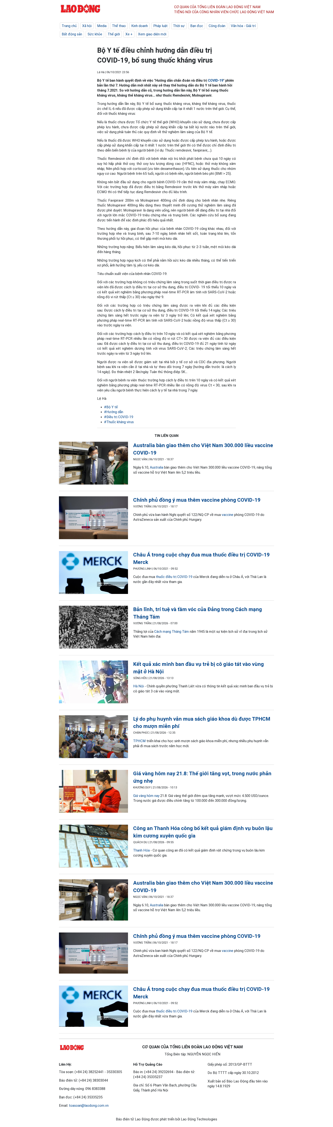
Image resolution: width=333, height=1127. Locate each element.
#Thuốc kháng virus (119, 422)
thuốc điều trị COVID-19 (174, 577)
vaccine (227, 515)
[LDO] (93, 464)
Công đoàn (217, 26)
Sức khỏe (95, 34)
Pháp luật (160, 26)
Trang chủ (69, 26)
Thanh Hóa (141, 850)
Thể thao (119, 26)
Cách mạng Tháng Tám (171, 631)
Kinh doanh (139, 26)
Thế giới (114, 34)
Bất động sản (72, 34)
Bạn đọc (196, 26)
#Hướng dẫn (113, 412)
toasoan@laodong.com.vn (89, 1105)
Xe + (129, 34)
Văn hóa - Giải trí (243, 26)
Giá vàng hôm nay (146, 796)
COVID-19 (215, 80)
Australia (156, 467)
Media (101, 26)
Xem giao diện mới (152, 34)
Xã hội (87, 26)
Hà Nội (138, 686)
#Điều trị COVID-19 (118, 417)
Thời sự (179, 26)
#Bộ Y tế (111, 407)
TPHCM (139, 741)
